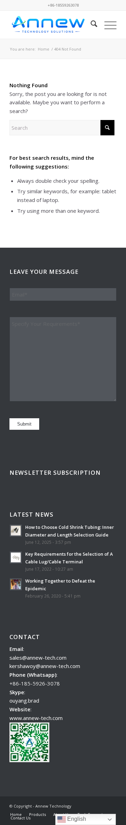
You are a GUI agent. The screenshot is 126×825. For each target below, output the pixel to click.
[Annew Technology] (52, 25)
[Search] (90, 25)
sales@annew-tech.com (37, 657)
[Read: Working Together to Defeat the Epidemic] (15, 584)
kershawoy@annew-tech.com (44, 665)
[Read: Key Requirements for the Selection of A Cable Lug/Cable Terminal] (15, 557)
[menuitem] (90, 25)
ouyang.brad (24, 700)
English (76, 819)
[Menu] (107, 25)
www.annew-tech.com (36, 717)
